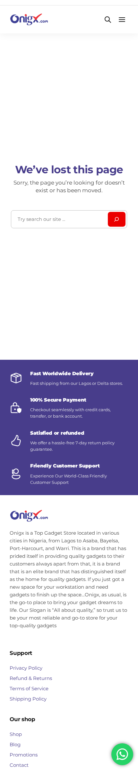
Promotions (24, 755)
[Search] (116, 219)
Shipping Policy (28, 699)
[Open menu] (122, 19)
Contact (19, 765)
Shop (16, 734)
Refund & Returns (31, 678)
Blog (15, 744)
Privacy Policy (26, 668)
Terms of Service (29, 688)
